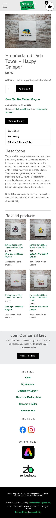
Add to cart (24, 88)
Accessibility (35, 512)
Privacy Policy (21, 512)
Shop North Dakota (28, 6)
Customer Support (28, 390)
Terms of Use (28, 410)
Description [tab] (13, 130)
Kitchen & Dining (22, 108)
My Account (28, 384)
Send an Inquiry (16, 120)
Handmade (41, 108)
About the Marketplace (28, 397)
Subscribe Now (28, 355)
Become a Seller (28, 404)
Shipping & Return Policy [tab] (20, 142)
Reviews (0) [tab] (13, 136)
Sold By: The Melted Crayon (22, 99)
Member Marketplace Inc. (40, 502)
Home (28, 377)
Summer (9, 112)
